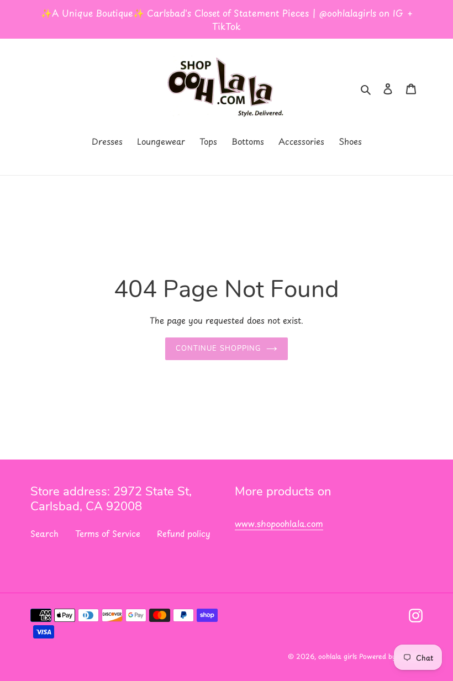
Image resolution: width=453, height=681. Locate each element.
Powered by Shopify (391, 656)
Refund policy (183, 533)
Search (44, 533)
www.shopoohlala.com (279, 523)
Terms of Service (107, 533)
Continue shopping (218, 348)
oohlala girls (338, 656)
